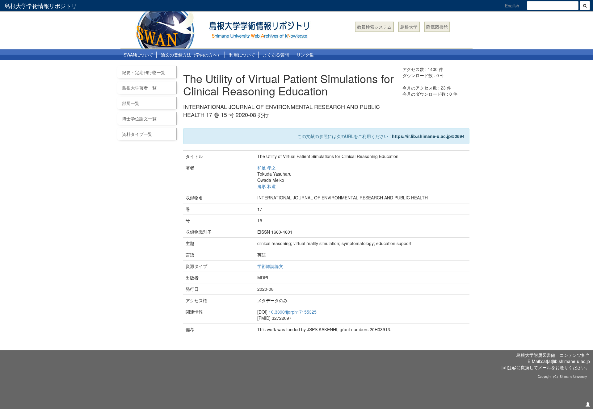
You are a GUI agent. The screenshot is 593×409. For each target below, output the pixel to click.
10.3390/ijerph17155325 (293, 312)
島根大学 (409, 27)
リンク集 (305, 55)
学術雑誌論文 (270, 266)
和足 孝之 (266, 168)
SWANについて (138, 55)
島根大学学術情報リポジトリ (41, 6)
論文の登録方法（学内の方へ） (191, 55)
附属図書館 (437, 27)
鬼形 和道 (266, 186)
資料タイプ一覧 (137, 134)
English (512, 5)
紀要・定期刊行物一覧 (143, 72)
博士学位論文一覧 (139, 118)
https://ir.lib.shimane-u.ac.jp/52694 (428, 136)
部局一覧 (130, 103)
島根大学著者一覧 (139, 88)
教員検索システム (374, 27)
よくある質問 (276, 55)
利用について (242, 55)
